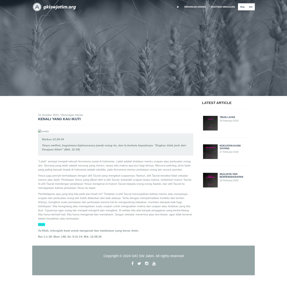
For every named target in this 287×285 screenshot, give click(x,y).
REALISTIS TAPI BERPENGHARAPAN (231, 175)
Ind (250, 7)
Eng (242, 7)
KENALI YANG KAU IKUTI (59, 119)
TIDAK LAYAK (227, 117)
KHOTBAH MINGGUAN (223, 7)
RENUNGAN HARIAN (195, 7)
